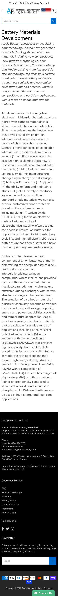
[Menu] (4, 11)
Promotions (7, 508)
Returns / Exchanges (12, 492)
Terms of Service (10, 504)
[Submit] (53, 21)
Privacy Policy (9, 500)
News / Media (9, 512)
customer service (26, 466)
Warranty (6, 496)
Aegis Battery (28, 588)
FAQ (4, 488)
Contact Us (44, 593)
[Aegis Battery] (29, 11)
